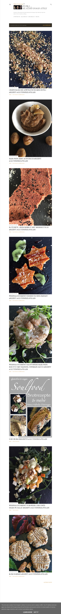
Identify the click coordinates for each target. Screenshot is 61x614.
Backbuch (31, 16)
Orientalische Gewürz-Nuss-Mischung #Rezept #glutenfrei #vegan (27, 91)
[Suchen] (51, 4)
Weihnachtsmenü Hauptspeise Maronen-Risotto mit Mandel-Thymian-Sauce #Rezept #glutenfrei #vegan (30, 366)
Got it (36, 612)
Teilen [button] (10, 94)
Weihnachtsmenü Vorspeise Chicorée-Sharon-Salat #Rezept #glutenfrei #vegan (29, 506)
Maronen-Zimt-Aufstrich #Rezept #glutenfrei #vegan (25, 159)
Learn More (27, 612)
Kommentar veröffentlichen (19, 94)
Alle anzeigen (47, 25)
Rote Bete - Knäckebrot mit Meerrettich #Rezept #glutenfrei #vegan (29, 228)
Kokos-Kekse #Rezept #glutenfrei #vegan (28, 574)
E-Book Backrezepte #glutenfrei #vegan (28, 439)
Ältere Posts (48, 582)
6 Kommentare (16, 441)
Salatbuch (24, 16)
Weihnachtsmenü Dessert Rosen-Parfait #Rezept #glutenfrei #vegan (28, 297)
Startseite (17, 16)
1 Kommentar (15, 510)
